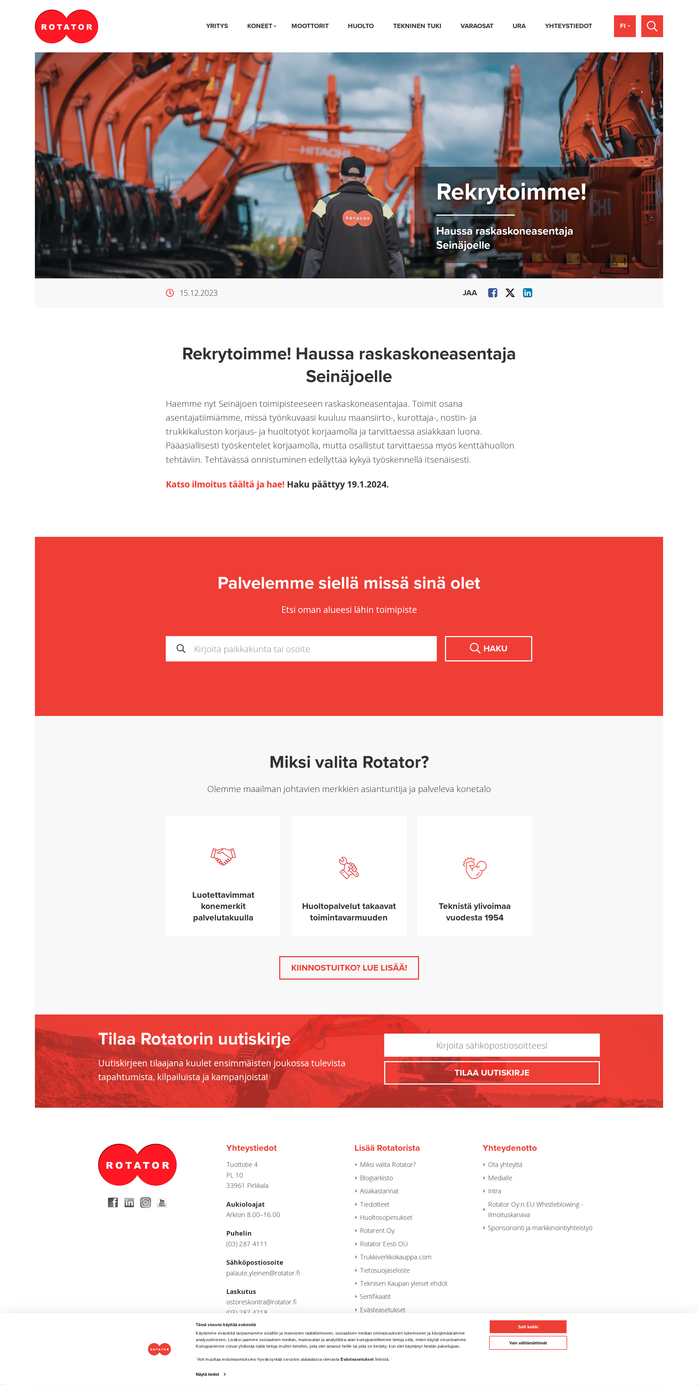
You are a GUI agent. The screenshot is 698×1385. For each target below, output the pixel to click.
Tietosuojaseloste (385, 1270)
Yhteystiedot (568, 26)
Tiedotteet (374, 1204)
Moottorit (310, 26)
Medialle (500, 1177)
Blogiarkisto (376, 1177)
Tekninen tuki (417, 26)
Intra (494, 1190)
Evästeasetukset (382, 1309)
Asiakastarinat (379, 1190)
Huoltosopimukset (386, 1217)
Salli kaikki (528, 1326)
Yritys (217, 26)
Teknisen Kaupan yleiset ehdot (403, 1283)
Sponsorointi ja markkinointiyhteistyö (540, 1227)
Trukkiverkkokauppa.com (396, 1256)
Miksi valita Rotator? (388, 1164)
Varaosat (477, 26)
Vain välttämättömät (528, 1342)
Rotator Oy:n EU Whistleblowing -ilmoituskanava (535, 1209)
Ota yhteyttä (505, 1164)
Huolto (361, 26)
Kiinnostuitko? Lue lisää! (349, 968)
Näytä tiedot (207, 1374)
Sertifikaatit (375, 1296)
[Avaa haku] (652, 26)
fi (623, 26)
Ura (519, 26)
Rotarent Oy (377, 1230)
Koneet (259, 26)
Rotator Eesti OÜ (384, 1243)
